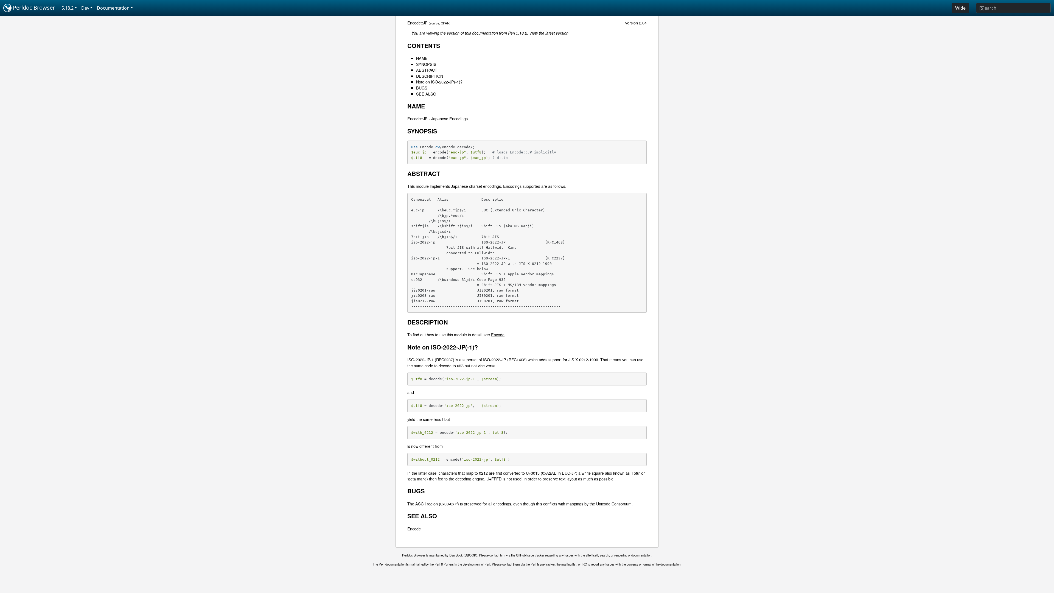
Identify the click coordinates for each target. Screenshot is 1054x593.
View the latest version (548, 33)
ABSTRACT (426, 70)
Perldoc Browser (33, 7)
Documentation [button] (113, 8)
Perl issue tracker (543, 564)
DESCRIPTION (429, 76)
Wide (960, 8)
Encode (497, 334)
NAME (422, 58)
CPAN (445, 23)
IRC (584, 564)
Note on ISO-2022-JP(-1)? (439, 82)
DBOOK (470, 555)
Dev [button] (85, 8)
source (434, 23)
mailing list (568, 564)
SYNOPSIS (426, 64)
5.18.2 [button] (67, 8)
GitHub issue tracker (530, 555)
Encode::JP (417, 23)
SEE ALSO (426, 94)
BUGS (421, 88)
